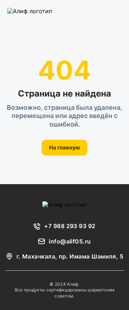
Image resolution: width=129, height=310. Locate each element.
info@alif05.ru (70, 241)
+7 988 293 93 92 (70, 226)
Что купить (56, 11)
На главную (64, 147)
